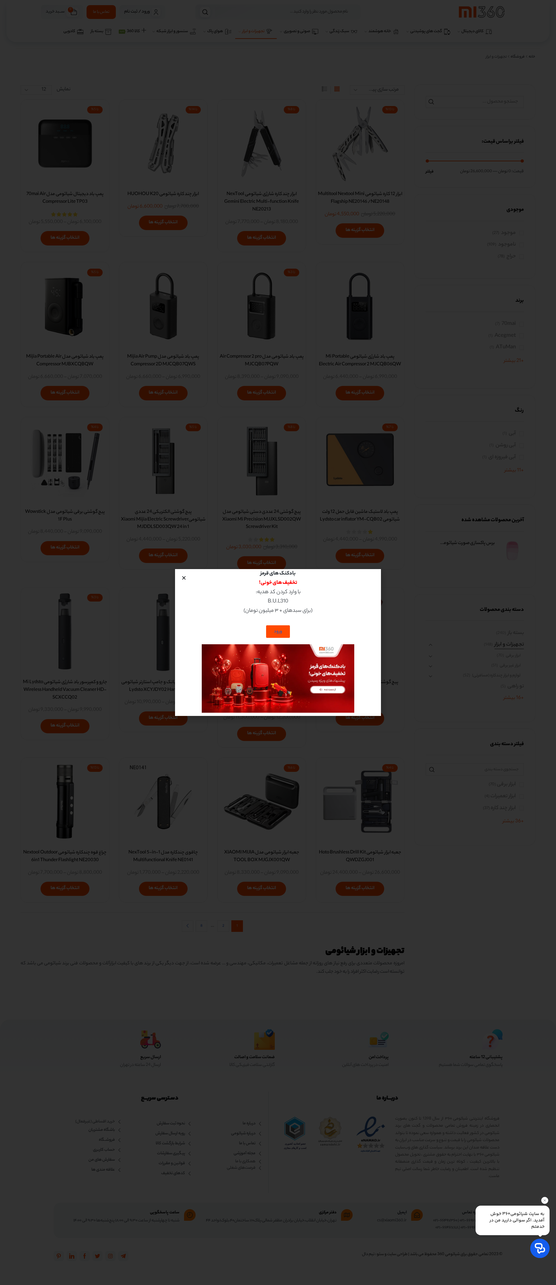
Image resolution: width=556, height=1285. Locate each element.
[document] (278, 642)
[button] (183, 578)
